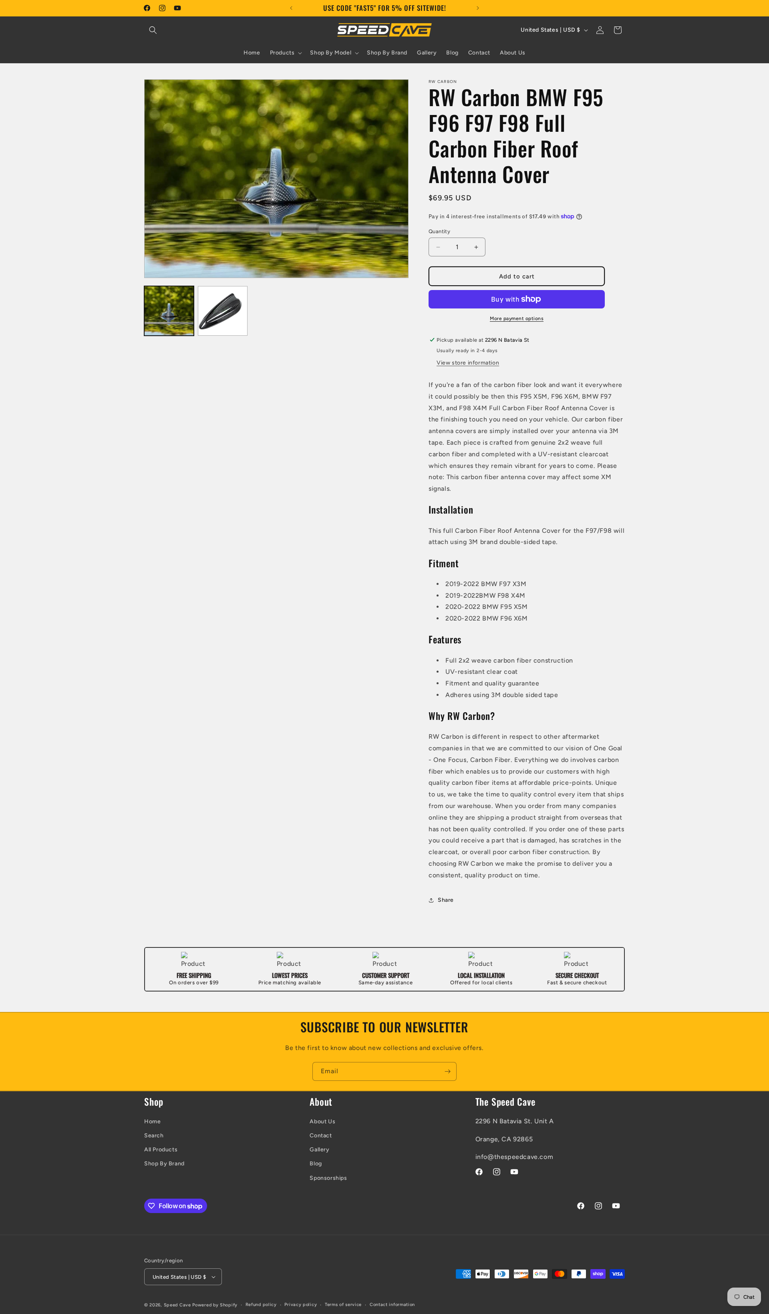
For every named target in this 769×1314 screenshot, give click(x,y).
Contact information (392, 1304)
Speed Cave (177, 1305)
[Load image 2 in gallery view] (223, 311)
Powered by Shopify (215, 1305)
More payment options (517, 318)
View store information (468, 362)
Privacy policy (300, 1304)
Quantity (439, 231)
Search (154, 1135)
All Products (160, 1149)
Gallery (319, 1149)
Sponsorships (328, 1178)
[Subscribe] (447, 1071)
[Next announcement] (478, 8)
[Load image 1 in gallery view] (169, 311)
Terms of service (343, 1304)
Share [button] (446, 900)
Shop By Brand (164, 1163)
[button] (153, 30)
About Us (322, 1121)
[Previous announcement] (291, 8)
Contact (321, 1135)
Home (152, 1121)
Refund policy (261, 1304)
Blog (316, 1163)
